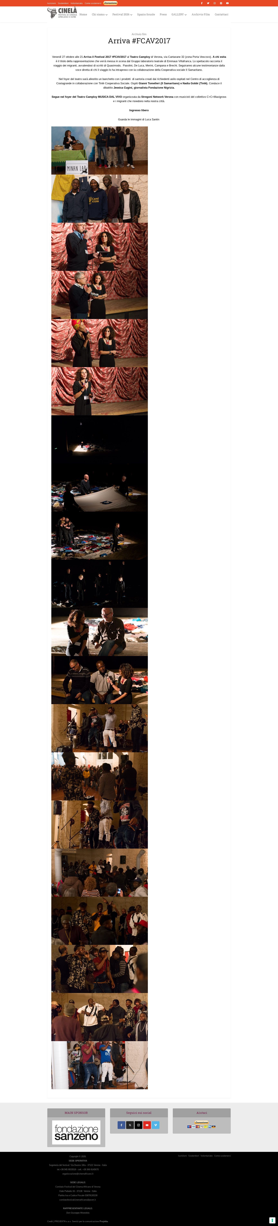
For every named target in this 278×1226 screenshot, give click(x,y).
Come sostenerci (93, 3)
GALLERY (177, 14)
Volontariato (207, 1155)
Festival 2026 (120, 14)
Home (83, 14)
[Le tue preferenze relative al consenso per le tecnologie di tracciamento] (272, 1220)
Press (163, 14)
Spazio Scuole (146, 14)
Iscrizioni (182, 1155)
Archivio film (139, 34)
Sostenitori (193, 1155)
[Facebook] (121, 1125)
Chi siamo (98, 14)
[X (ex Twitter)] (130, 1125)
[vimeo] (155, 1125)
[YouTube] (147, 1125)
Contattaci (221, 14)
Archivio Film (201, 14)
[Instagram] (138, 1125)
